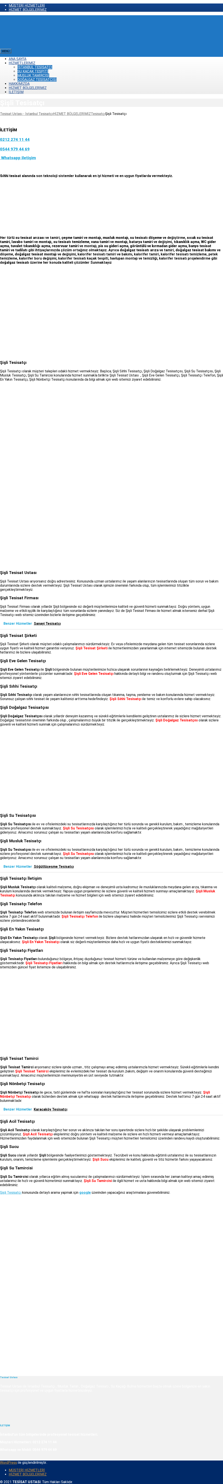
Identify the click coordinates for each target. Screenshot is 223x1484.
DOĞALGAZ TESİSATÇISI (37, 80)
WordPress (8, 1462)
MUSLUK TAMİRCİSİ (33, 75)
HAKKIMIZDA (19, 84)
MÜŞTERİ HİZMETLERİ (27, 5)
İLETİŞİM (16, 92)
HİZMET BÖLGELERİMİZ (28, 10)
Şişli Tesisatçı (10, 1192)
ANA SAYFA (17, 59)
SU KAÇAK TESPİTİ (32, 71)
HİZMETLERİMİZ (22, 63)
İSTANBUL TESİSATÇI (34, 67)
